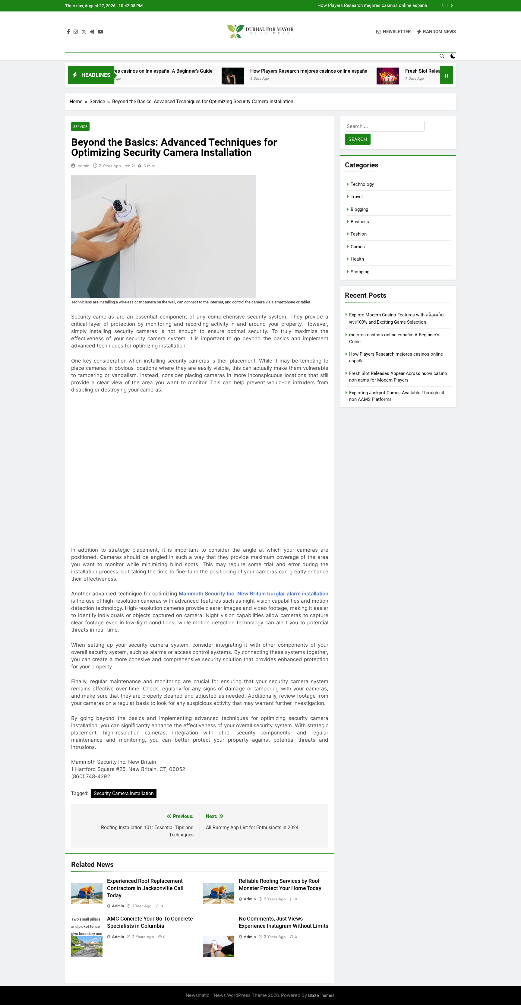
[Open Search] (442, 56)
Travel (357, 196)
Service (80, 126)
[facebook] (68, 32)
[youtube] (100, 32)
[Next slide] (452, 5)
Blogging (359, 209)
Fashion (359, 234)
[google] (92, 32)
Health (357, 259)
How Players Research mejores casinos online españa (372, 5)
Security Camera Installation (124, 793)
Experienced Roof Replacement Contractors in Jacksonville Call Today (145, 888)
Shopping (360, 271)
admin (83, 166)
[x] (84, 32)
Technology (362, 184)
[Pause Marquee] (446, 75)
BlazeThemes (321, 995)
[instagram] (76, 32)
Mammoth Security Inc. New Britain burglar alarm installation (253, 594)
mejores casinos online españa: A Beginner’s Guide (123, 71)
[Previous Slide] (443, 5)
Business (360, 221)
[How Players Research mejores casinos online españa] (198, 79)
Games (358, 246)
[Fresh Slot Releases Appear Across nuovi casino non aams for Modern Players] (353, 79)
